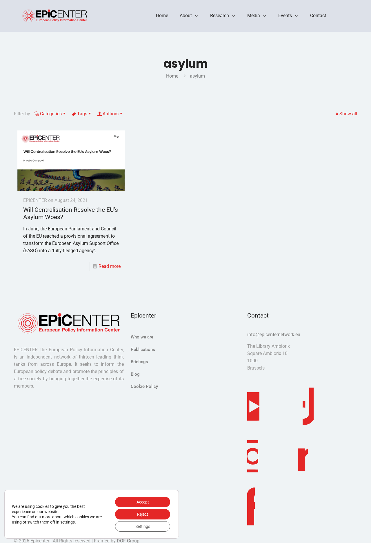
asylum (197, 76)
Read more (110, 266)
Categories (51, 114)
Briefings (139, 361)
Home (172, 76)
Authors (111, 114)
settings (67, 522)
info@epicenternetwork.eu (273, 334)
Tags (82, 114)
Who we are (142, 337)
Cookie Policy (144, 386)
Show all (348, 114)
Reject (142, 514)
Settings (142, 526)
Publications (143, 349)
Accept (143, 502)
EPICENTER (35, 200)
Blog (135, 374)
